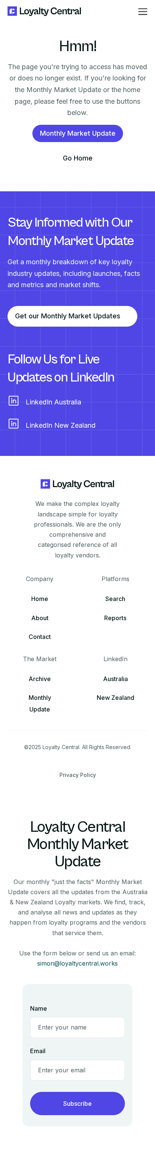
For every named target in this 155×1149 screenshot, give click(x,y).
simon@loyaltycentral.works (77, 963)
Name (38, 1008)
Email (38, 1051)
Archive (40, 679)
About (40, 618)
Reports (115, 618)
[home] (45, 11)
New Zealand (115, 697)
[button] (142, 11)
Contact (40, 636)
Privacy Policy (77, 775)
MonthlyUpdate (40, 703)
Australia (115, 679)
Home (39, 599)
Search (115, 599)
